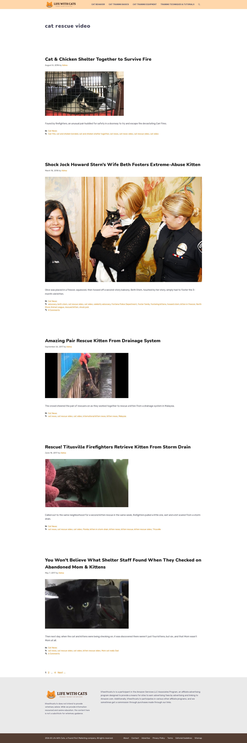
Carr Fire (52, 134)
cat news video (126, 134)
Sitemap (198, 738)
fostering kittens (158, 304)
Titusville (157, 529)
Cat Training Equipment (145, 4)
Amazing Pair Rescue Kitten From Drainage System (102, 341)
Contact (135, 738)
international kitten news (94, 416)
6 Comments (54, 653)
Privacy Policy (159, 738)
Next (62, 672)
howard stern (173, 304)
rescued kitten (71, 307)
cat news (114, 134)
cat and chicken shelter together (94, 134)
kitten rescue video (143, 529)
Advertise (146, 738)
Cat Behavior (98, 4)
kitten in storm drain (99, 529)
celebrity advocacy (102, 304)
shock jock (84, 307)
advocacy (52, 304)
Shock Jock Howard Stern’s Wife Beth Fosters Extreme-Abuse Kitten (122, 164)
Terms (170, 738)
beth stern (62, 304)
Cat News (52, 131)
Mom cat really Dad (110, 651)
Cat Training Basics (119, 4)
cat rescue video (141, 134)
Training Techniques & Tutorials (177, 4)
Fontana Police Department (124, 304)
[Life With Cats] (61, 4)
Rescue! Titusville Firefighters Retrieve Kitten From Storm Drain (118, 447)
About (126, 738)
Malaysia (122, 416)
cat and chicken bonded (67, 134)
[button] (199, 4)
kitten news (112, 416)
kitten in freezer (187, 304)
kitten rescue (127, 529)
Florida (86, 529)
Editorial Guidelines (183, 738)
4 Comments (54, 310)
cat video (154, 134)
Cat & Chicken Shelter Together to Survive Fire (98, 59)
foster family (144, 304)
